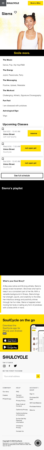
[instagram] (4, 366)
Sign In (32, 394)
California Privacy (22, 409)
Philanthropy (7, 399)
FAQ (17, 391)
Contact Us (20, 431)
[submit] (15, 12)
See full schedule (22, 175)
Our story (6, 391)
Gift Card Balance (35, 403)
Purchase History (35, 406)
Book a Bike (36, 3)
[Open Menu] (3, 3)
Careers (5, 395)
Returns (32, 410)
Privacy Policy (20, 400)
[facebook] (10, 366)
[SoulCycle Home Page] (13, 3)
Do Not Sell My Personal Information (21, 420)
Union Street (9, 134)
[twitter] (15, 366)
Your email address (12, 376)
